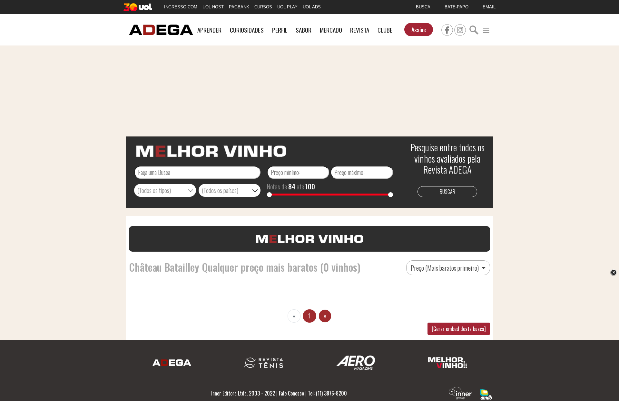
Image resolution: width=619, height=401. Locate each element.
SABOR (303, 30)
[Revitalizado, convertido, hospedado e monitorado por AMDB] (486, 393)
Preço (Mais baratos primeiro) (445, 268)
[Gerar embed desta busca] (459, 329)
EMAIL (489, 7)
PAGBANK (239, 7)
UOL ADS (312, 7)
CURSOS (263, 7)
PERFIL (280, 30)
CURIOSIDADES (247, 30)
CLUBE (385, 30)
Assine (418, 29)
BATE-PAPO (456, 7)
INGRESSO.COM (180, 7)
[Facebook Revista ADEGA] (447, 29)
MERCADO (331, 30)
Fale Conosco (291, 393)
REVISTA (359, 30)
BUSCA (423, 7)
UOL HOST (213, 7)
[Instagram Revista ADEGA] (460, 29)
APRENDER (209, 30)
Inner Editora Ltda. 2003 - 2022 (243, 393)
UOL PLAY (287, 7)
